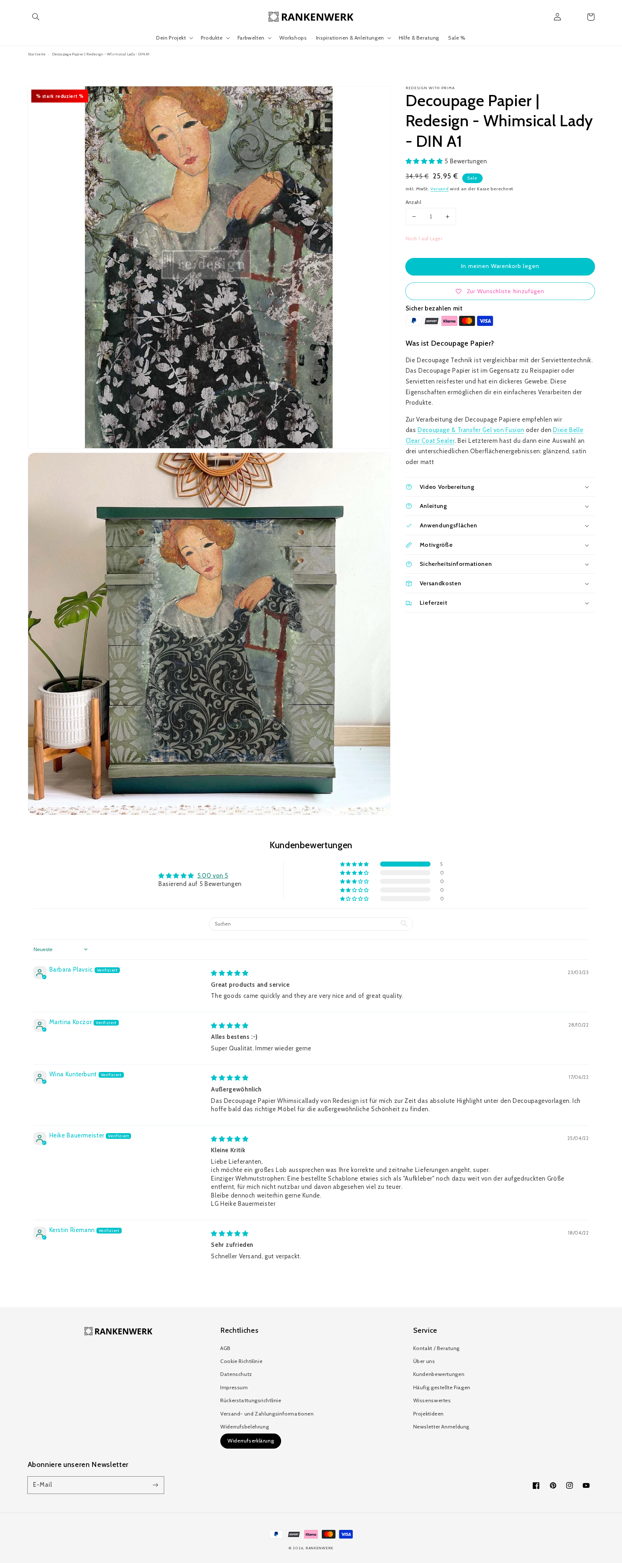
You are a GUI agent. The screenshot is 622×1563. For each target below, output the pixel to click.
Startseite (37, 54)
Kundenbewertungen (439, 1374)
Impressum (234, 1387)
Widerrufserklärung (250, 1440)
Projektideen (428, 1413)
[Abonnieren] (155, 1485)
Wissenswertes (432, 1400)
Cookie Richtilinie (241, 1361)
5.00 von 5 (212, 875)
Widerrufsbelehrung (244, 1426)
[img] (229, 973)
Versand (440, 188)
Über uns (424, 1361)
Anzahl (414, 202)
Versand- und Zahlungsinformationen (267, 1413)
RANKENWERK (319, 1548)
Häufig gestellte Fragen (442, 1387)
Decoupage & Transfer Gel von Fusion (471, 429)
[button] (36, 17)
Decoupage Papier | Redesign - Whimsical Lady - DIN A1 (101, 54)
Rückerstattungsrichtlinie (250, 1400)
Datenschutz (236, 1374)
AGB (225, 1348)
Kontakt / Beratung (436, 1348)
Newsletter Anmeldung (441, 1426)
